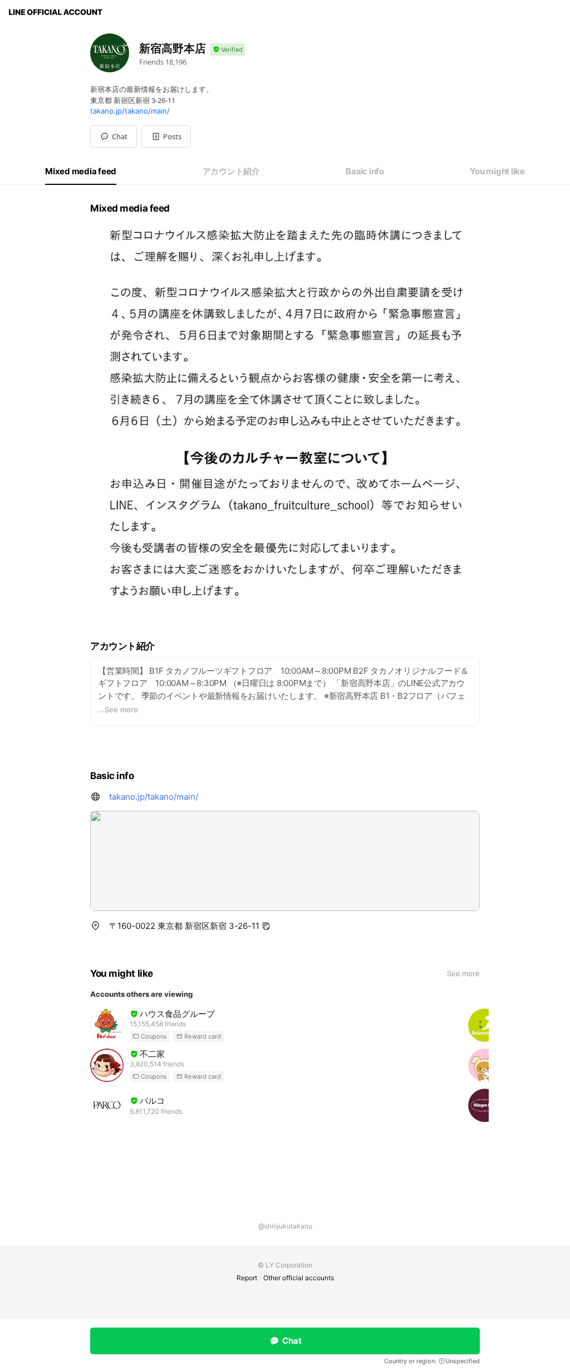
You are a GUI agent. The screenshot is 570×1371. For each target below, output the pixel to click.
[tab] (80, 171)
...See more (118, 709)
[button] (166, 136)
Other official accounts (298, 1278)
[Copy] (266, 926)
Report (247, 1278)
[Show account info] (227, 49)
